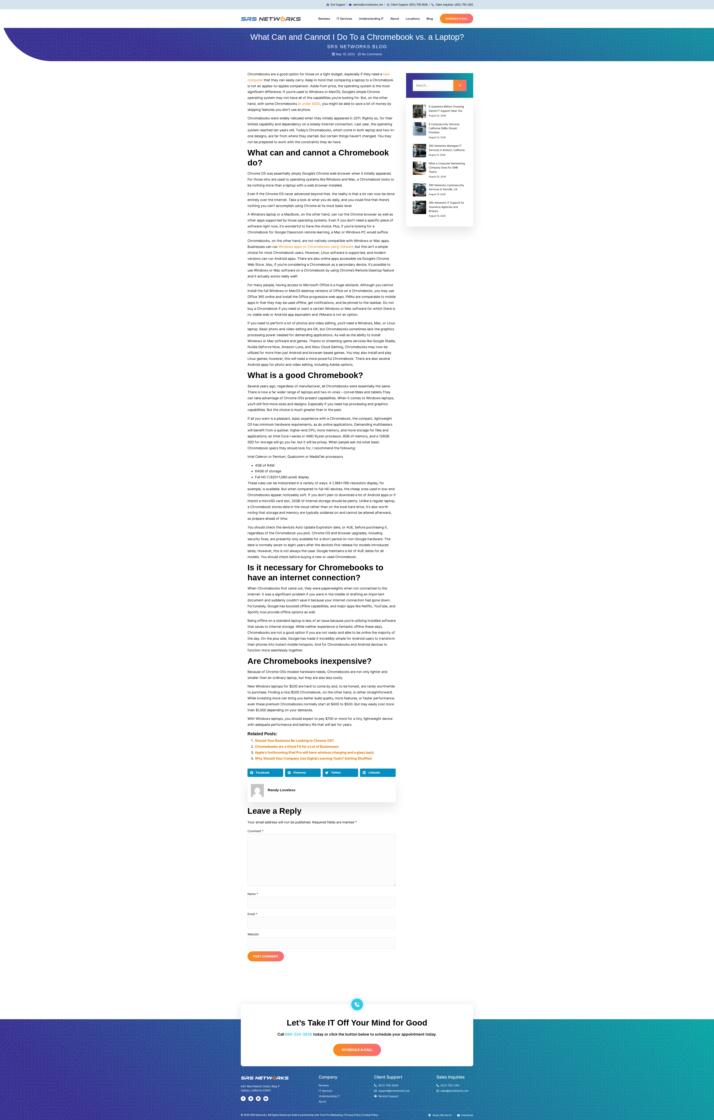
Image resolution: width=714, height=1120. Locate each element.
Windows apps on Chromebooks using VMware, (316, 247)
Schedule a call (457, 18)
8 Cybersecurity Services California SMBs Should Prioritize (444, 128)
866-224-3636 (298, 1034)
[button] (265, 773)
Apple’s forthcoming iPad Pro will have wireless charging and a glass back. (314, 752)
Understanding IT (371, 18)
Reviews (324, 18)
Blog (430, 18)
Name (252, 894)
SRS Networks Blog (357, 46)
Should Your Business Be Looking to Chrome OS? (294, 741)
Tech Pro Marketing (331, 1114)
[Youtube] (265, 1098)
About (394, 18)
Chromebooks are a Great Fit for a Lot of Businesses (297, 746)
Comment (255, 831)
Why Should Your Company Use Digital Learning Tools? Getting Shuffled (313, 758)
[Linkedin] (258, 1098)
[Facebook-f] (243, 1098)
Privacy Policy (353, 1114)
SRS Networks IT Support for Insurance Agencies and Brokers (446, 207)
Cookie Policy (370, 1114)
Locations (413, 18)
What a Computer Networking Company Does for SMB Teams (447, 167)
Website (253, 934)
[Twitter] (250, 1098)
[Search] (460, 85)
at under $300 (309, 104)
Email (252, 914)
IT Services (344, 18)
